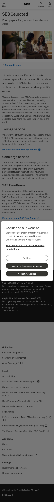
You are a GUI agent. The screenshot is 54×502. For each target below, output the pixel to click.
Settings (27, 258)
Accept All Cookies (27, 273)
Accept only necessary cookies (27, 265)
